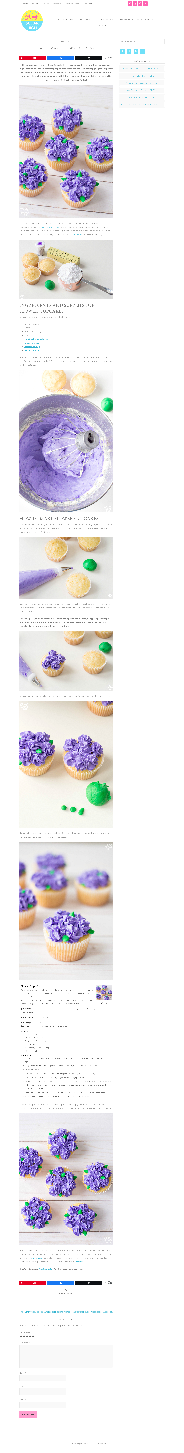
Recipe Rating (25, 1332)
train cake (78, 234)
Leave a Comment (66, 1293)
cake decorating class (50, 227)
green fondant (31, 343)
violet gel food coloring (36, 339)
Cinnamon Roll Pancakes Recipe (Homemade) (142, 68)
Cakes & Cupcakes (66, 41)
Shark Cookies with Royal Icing (142, 97)
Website (23, 1399)
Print (105, 1003)
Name (22, 1373)
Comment (24, 1342)
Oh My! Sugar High (31, 20)
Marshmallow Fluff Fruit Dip (142, 76)
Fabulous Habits (46, 1268)
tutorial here (35, 1258)
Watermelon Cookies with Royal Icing (142, 83)
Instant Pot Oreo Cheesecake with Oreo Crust (142, 104)
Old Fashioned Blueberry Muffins (142, 90)
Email (22, 1386)
